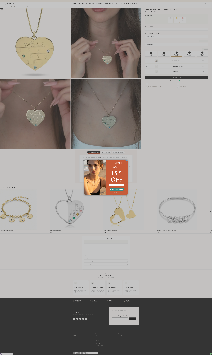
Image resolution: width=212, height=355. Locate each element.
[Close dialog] (126, 161)
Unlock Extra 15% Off (116, 189)
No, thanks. (116, 192)
